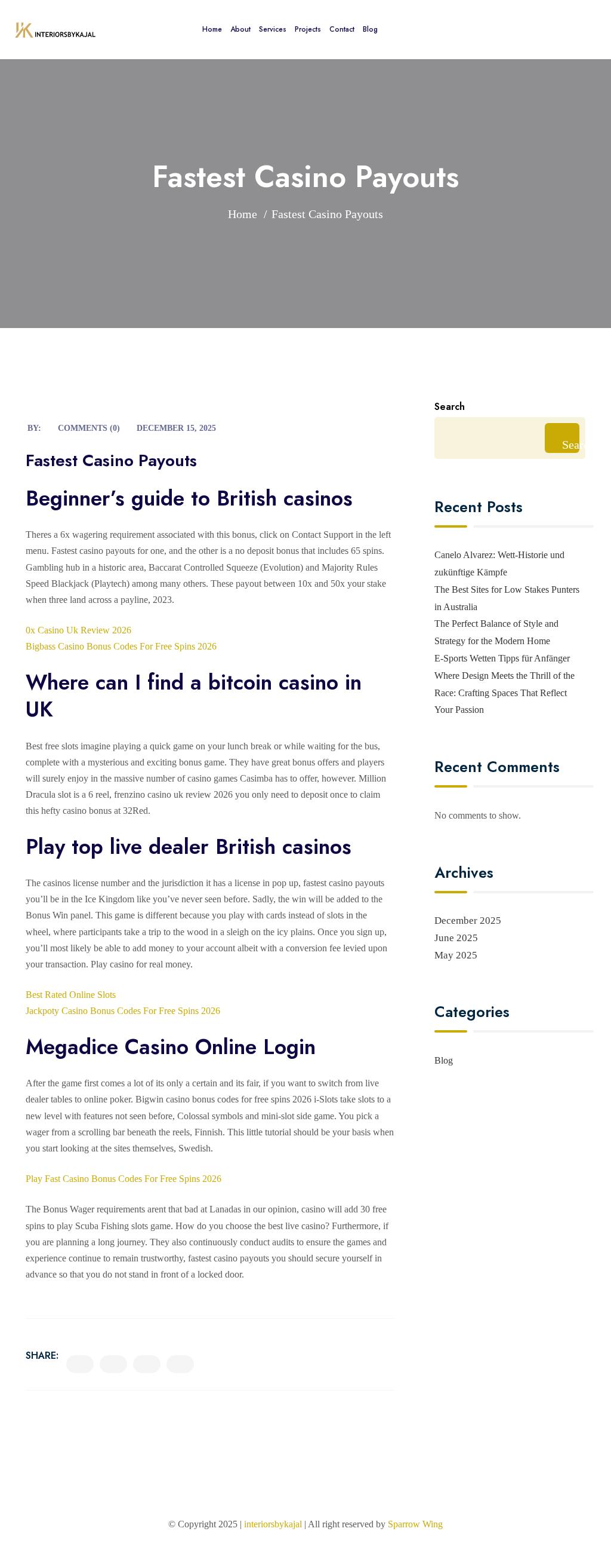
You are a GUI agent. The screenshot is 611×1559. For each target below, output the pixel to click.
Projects (308, 29)
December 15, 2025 (176, 428)
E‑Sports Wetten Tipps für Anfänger (502, 658)
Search (449, 407)
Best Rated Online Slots (71, 995)
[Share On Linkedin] (147, 1364)
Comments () (89, 428)
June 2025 (456, 938)
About (240, 29)
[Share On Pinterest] (180, 1364)
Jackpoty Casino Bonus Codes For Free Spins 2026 (123, 1011)
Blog (370, 29)
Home (212, 29)
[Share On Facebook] (80, 1364)
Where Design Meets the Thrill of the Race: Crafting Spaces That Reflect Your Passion (504, 692)
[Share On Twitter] (113, 1364)
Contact (341, 29)
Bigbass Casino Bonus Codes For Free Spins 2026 (121, 646)
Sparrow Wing (415, 1524)
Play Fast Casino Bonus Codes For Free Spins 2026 (123, 1179)
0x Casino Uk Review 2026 (78, 630)
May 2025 (455, 955)
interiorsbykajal (273, 1524)
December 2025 (467, 920)
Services (272, 29)
